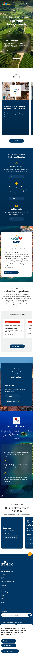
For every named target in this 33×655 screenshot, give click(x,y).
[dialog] (16, 640)
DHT (2, 578)
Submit (29, 615)
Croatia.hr (4, 574)
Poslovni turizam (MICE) (8, 582)
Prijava (9, 396)
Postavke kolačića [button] (9, 651)
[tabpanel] (16, 43)
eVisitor (3, 585)
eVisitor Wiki (11, 401)
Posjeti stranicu (9, 537)
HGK (2, 599)
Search (26, 4)
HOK (2, 602)
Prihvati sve (7, 645)
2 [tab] (16, 58)
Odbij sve (6, 641)
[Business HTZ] (6, 4)
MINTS (3, 595)
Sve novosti (15, 141)
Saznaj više (7, 50)
